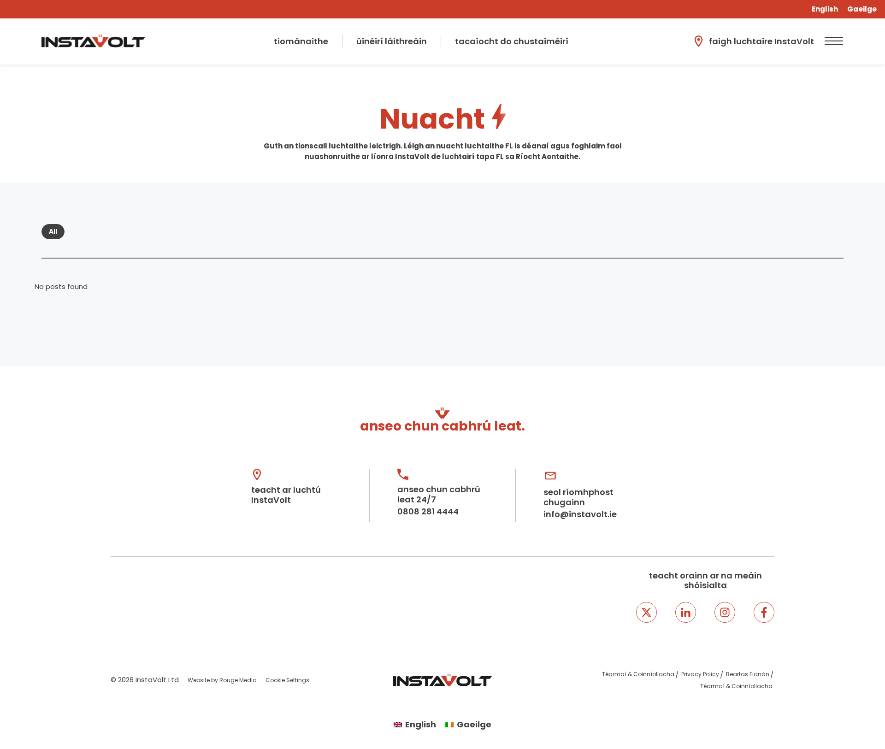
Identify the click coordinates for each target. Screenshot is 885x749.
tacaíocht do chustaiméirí (511, 41)
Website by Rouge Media (222, 680)
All (53, 231)
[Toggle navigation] (832, 41)
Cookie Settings (287, 680)
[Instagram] (724, 612)
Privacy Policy (700, 674)
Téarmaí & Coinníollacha (638, 674)
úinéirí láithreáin (391, 41)
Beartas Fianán (747, 674)
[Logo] (93, 41)
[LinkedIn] (685, 612)
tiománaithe (301, 41)
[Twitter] (646, 612)
